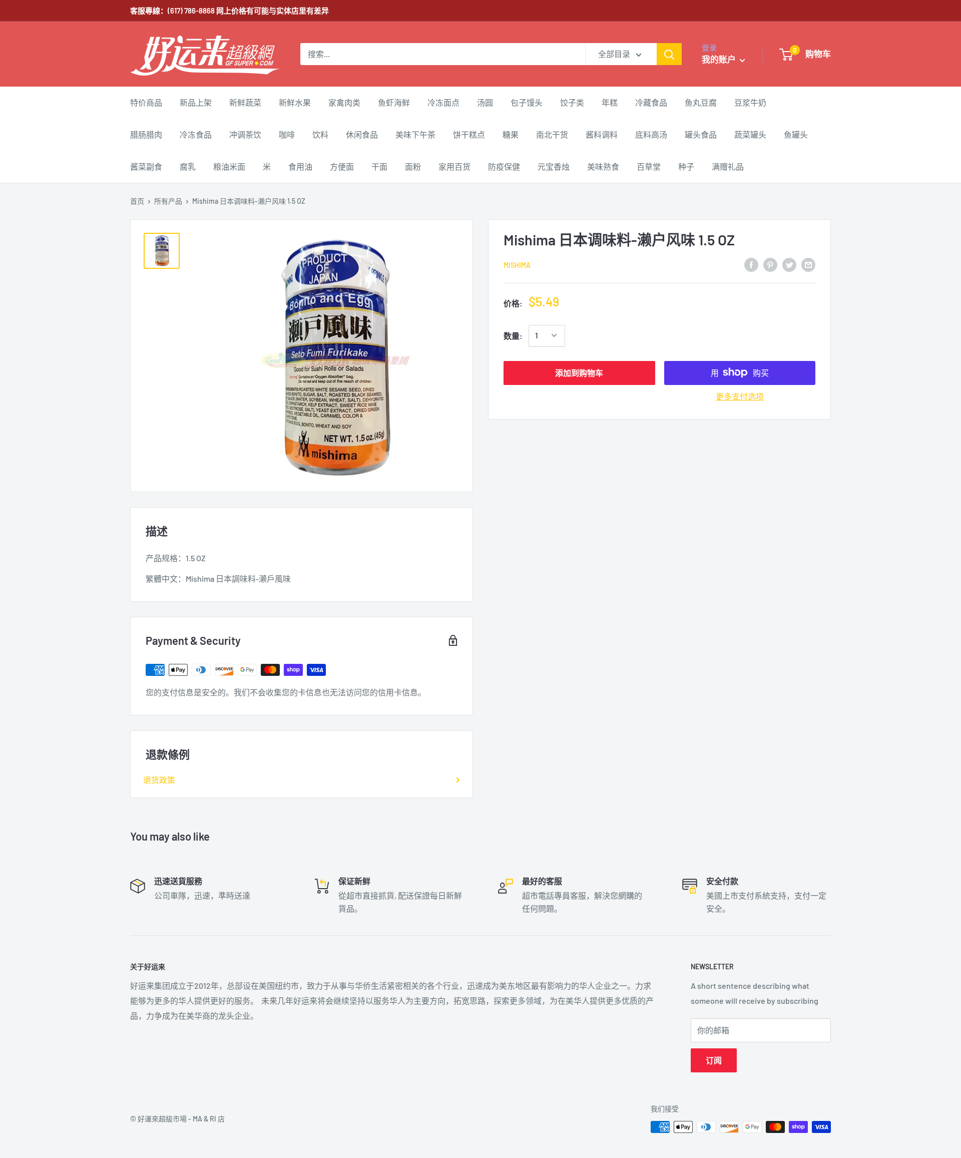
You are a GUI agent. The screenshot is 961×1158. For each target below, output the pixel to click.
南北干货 (552, 134)
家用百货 (454, 166)
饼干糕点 (469, 134)
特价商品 (146, 102)
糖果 (511, 134)
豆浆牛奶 (750, 102)
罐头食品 (701, 134)
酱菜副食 (146, 166)
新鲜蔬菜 (245, 102)
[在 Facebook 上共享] (751, 264)
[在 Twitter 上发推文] (789, 264)
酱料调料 (602, 134)
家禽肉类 (344, 102)
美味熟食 (603, 166)
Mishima (517, 264)
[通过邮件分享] (808, 264)
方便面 (342, 166)
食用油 (300, 166)
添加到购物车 (579, 372)
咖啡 (287, 134)
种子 (686, 166)
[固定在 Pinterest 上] (770, 264)
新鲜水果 (295, 102)
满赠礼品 (728, 166)
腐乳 (188, 166)
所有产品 (168, 201)
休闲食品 (362, 134)
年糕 (610, 102)
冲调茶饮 (245, 134)
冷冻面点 (443, 102)
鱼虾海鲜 (394, 102)
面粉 (413, 166)
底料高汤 (651, 134)
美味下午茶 (415, 134)
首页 (137, 201)
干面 (379, 166)
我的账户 (719, 59)
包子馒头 (527, 102)
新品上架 (196, 102)
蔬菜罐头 (750, 134)
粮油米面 (229, 166)
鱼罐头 (796, 134)
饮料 (320, 134)
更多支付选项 (740, 396)
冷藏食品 (651, 102)
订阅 (714, 1060)
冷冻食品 (196, 134)
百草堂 (649, 166)
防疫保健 (504, 166)
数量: (513, 335)
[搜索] (669, 54)
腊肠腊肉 (146, 134)
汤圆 (485, 102)
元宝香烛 (554, 166)
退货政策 (159, 780)
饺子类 (572, 102)
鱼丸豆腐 (701, 102)
